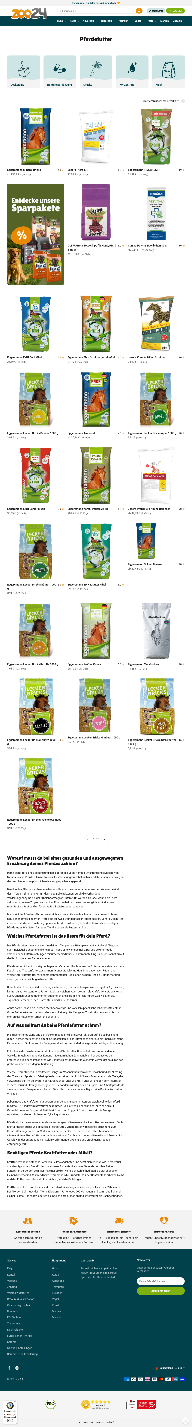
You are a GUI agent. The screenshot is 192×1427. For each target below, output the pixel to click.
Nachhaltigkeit (15, 1329)
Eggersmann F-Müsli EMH (144, 169)
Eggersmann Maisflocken (143, 664)
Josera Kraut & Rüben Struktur (146, 357)
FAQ (9, 1268)
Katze (73, 20)
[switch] (10, 1420)
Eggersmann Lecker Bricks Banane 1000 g (32, 433)
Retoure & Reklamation (20, 1299)
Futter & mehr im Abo (19, 1335)
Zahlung (12, 1286)
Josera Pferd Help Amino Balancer (149, 508)
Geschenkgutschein (19, 1305)
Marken (164, 20)
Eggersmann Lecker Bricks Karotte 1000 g (32, 664)
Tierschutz (13, 1323)
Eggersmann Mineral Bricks (24, 169)
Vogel (138, 20)
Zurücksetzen (126, 10)
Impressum (100, 1422)
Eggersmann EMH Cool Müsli (24, 357)
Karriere (11, 1341)
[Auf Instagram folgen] (17, 1368)
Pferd (150, 20)
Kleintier (123, 20)
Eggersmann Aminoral (81, 433)
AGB (80, 1422)
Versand (12, 1280)
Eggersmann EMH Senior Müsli (26, 508)
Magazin (177, 20)
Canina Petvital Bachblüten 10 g (147, 245)
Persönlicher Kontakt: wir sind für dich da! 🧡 (96, 3)
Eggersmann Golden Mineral (145, 564)
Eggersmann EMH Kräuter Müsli (87, 584)
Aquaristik (88, 20)
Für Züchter (14, 1317)
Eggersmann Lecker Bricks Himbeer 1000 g (94, 737)
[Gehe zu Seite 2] (104, 839)
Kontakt (11, 1274)
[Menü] (15, 1402)
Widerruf (110, 1422)
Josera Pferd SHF (78, 169)
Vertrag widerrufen (18, 1292)
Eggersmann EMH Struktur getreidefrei (91, 357)
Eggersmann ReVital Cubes (84, 664)
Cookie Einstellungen (19, 1347)
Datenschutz (89, 1422)
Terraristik (106, 20)
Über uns (12, 1311)
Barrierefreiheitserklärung (22, 1354)
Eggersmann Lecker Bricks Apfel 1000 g (152, 433)
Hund (60, 20)
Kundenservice (170, 1237)
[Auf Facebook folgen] (9, 1368)
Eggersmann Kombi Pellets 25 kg (88, 508)
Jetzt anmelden (160, 1290)
